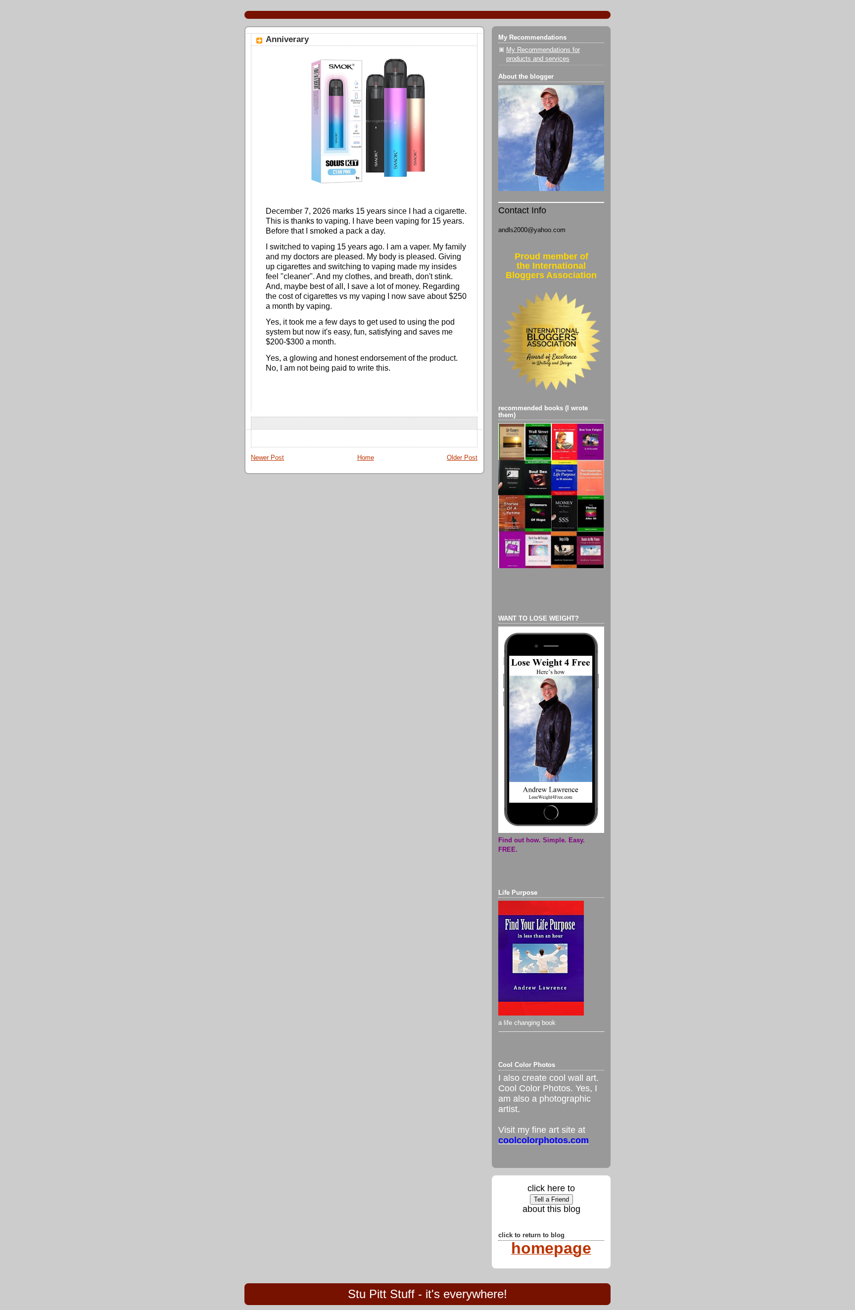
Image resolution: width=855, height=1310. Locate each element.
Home (365, 457)
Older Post (462, 457)
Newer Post (267, 457)
